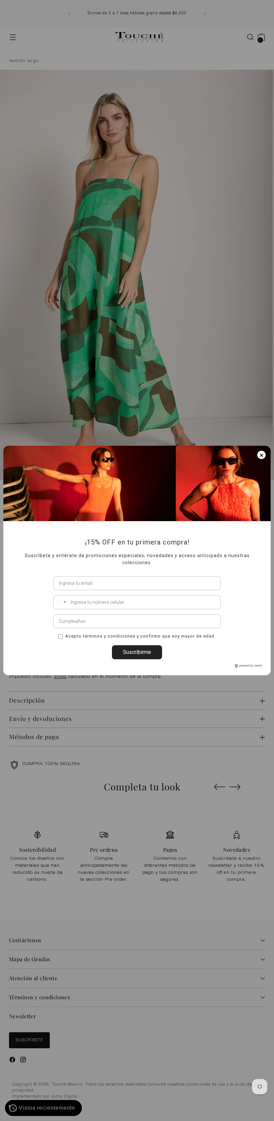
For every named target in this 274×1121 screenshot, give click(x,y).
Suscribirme (137, 652)
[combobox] (61, 602)
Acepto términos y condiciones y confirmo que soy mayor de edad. (140, 635)
